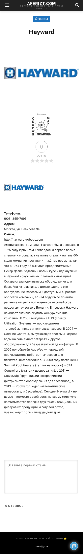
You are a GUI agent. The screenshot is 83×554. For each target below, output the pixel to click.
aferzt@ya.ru (41, 546)
